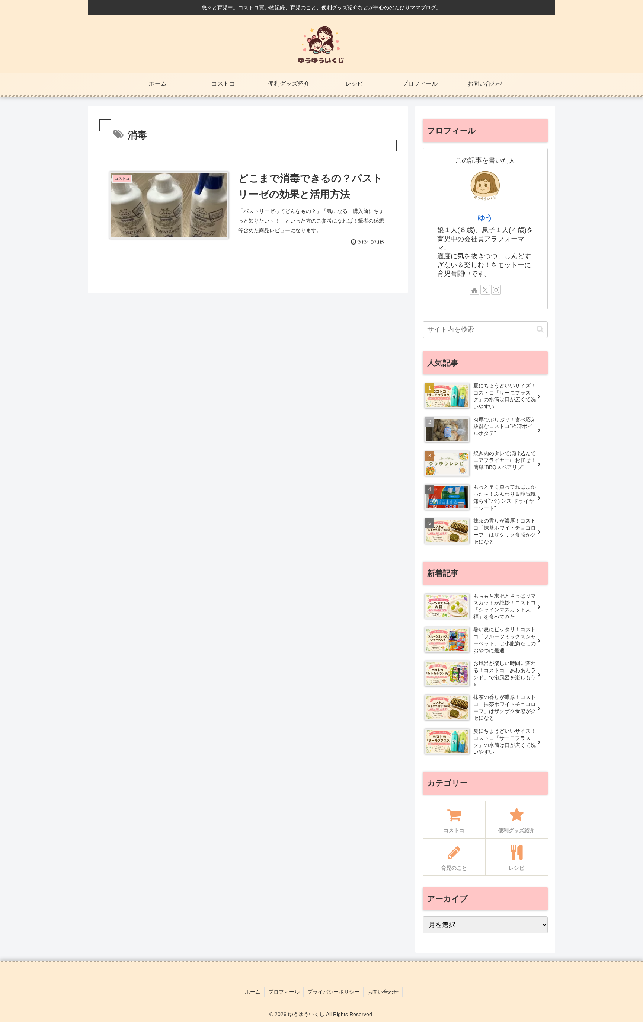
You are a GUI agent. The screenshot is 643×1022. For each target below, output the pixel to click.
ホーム (252, 992)
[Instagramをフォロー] (496, 290)
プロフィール (284, 992)
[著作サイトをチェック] (474, 290)
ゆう (485, 218)
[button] (540, 329)
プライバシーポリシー (333, 992)
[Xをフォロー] (485, 290)
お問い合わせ (383, 992)
